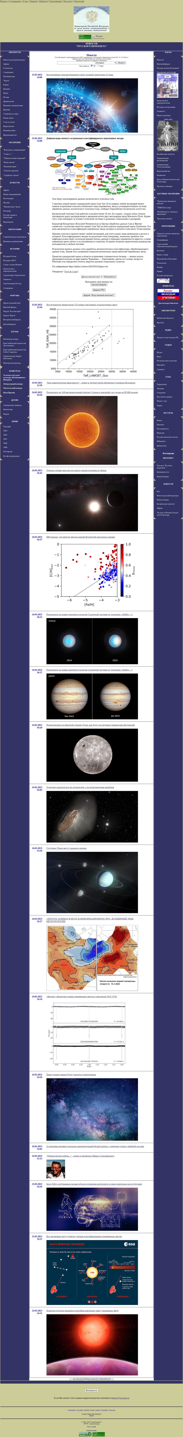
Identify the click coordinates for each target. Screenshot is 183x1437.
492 (78, 1379)
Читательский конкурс (12, 388)
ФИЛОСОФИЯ (14, 229)
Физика (160, 267)
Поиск (159, 420)
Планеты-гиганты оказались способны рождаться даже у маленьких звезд (82, 1310)
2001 (5, 439)
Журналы (160, 433)
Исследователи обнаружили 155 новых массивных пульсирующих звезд (81, 304)
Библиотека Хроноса (165, 318)
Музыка (6, 203)
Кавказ (6, 85)
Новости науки (163, 500)
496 (93, 1379)
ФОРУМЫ (14, 295)
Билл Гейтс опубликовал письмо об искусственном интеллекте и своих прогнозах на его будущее (94, 1184)
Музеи (159, 352)
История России (9, 256)
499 (105, 1379)
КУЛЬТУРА (15, 183)
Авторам (160, 388)
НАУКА (168, 52)
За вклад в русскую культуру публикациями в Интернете (14, 377)
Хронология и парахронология (9, 270)
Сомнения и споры (10, 114)
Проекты (160, 424)
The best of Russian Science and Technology (167, 514)
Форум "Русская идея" (12, 311)
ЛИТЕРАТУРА (15, 52)
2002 (5, 435)
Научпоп (160, 323)
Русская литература (165, 275)
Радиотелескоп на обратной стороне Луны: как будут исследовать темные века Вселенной (90, 725)
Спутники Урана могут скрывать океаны (66, 848)
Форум (6, 414)
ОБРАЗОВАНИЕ (168, 226)
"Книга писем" (9, 162)
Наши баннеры (163, 476)
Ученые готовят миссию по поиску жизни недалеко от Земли (76, 470)
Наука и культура (164, 115)
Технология (161, 263)
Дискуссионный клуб (11, 303)
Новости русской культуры (14, 60)
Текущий (7, 426)
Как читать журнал (164, 397)
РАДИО (168, 330)
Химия (159, 271)
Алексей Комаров (94, 1423)
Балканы (6, 89)
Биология (160, 250)
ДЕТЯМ (14, 400)
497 (97, 1379)
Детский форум (9, 324)
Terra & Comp (70, 271)
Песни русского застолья (167, 361)
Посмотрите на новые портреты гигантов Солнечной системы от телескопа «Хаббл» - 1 (89, 670)
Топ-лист (67, 1)
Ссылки (97, 1410)
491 (74, 1379)
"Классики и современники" (14, 150)
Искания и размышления (13, 105)
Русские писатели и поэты (167, 437)
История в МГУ (9, 260)
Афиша (6, 64)
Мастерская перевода (12, 363)
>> (112, 1379)
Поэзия (6, 97)
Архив (92, 1410)
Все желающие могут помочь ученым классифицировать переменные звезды (84, 1236)
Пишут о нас (162, 401)
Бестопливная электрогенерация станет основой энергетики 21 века (79, 74)
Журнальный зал (10, 135)
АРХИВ (15, 421)
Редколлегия (162, 384)
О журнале (161, 393)
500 (109, 1379)
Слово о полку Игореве (12, 265)
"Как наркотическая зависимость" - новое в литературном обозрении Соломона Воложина (90, 383)
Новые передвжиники (12, 194)
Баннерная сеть (163, 472)
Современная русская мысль (14, 237)
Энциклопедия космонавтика (163, 159)
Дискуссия (79, 1)
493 (82, 1379)
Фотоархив (7, 451)
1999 (5, 447)
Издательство (8, 126)
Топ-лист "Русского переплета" (164, 466)
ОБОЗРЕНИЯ (15, 142)
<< (70, 1379)
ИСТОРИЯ (14, 249)
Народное (161, 365)
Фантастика (8, 409)
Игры (159, 356)
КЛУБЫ (14, 332)
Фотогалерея (8, 198)
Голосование (55, 1)
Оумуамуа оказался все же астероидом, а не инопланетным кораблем (80, 787)
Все (158, 491)
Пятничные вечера (10, 339)
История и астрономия (166, 107)
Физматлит (161, 175)
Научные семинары (164, 186)
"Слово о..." (7, 154)
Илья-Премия (9, 393)
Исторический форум (12, 320)
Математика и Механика (167, 259)
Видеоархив (8, 222)
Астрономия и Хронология (14, 275)
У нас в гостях (9, 122)
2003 (5, 431)
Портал (3, 1)
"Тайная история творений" (14, 158)
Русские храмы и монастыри (10, 216)
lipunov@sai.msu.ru (120, 1398)
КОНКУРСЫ (14, 371)
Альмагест (7, 279)
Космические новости (165, 154)
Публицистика (9, 76)
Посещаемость (163, 429)
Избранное (161, 441)
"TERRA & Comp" (164, 208)
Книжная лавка (9, 130)
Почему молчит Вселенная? (168, 68)
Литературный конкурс (13, 384)
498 (101, 1379)
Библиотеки (161, 446)
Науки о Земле (162, 255)
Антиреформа (162, 240)
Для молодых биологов (168, 303)
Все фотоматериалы (11, 456)
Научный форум (9, 307)
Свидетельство (87, 57)
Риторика (7, 211)
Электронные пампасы (12, 405)
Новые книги (8, 118)
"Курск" (6, 80)
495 (89, 1379)
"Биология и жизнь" (164, 219)
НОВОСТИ (168, 484)
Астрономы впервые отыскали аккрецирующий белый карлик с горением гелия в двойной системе (95, 1146)
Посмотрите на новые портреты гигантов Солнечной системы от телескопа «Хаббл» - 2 (89, 614)
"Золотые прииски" (11, 171)
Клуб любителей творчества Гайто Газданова (14, 351)
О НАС (168, 377)
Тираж (159, 405)
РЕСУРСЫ (168, 413)
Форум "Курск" (9, 315)
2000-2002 (168, 119)
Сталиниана (8, 288)
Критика (6, 110)
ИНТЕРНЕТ (168, 458)
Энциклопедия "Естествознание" (164, 166)
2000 (5, 443)
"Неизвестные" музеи (11, 207)
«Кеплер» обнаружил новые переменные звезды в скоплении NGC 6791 (81, 996)
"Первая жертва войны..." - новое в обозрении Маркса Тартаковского (80, 1156)
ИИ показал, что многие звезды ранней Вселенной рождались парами (80, 537)
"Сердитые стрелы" (11, 175)
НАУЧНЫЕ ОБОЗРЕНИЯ (168, 194)
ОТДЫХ (168, 345)
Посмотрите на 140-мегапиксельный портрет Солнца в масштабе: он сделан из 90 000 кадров (92, 392)
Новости (43, 1)
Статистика (104, 1410)
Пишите (34, 1)
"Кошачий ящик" (10, 166)
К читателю (8, 68)
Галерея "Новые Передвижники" (91, 1414)
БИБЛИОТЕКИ (168, 310)
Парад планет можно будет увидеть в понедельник (71, 1074)
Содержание (15, 1)
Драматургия (8, 101)
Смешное (160, 369)
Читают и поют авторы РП (167, 337)
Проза (5, 93)
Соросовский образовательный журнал (167, 245)
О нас (25, 1)
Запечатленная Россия (12, 283)
